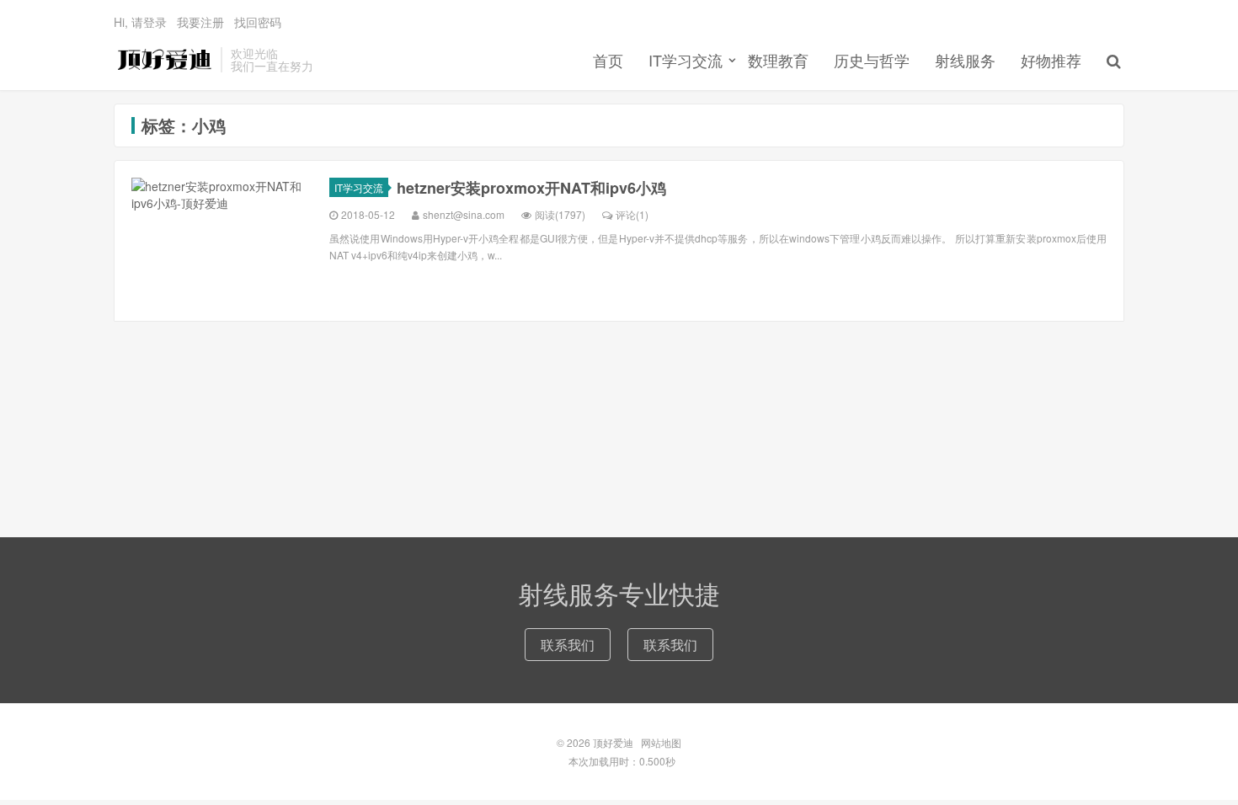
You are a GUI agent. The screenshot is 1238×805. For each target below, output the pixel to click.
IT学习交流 (685, 60)
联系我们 (568, 644)
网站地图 (661, 742)
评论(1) (632, 214)
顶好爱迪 (163, 59)
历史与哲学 (872, 60)
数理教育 (778, 60)
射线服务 (965, 60)
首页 (608, 60)
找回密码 (257, 21)
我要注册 (200, 21)
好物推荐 (1051, 60)
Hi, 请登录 (140, 21)
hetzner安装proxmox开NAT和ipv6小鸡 (531, 188)
